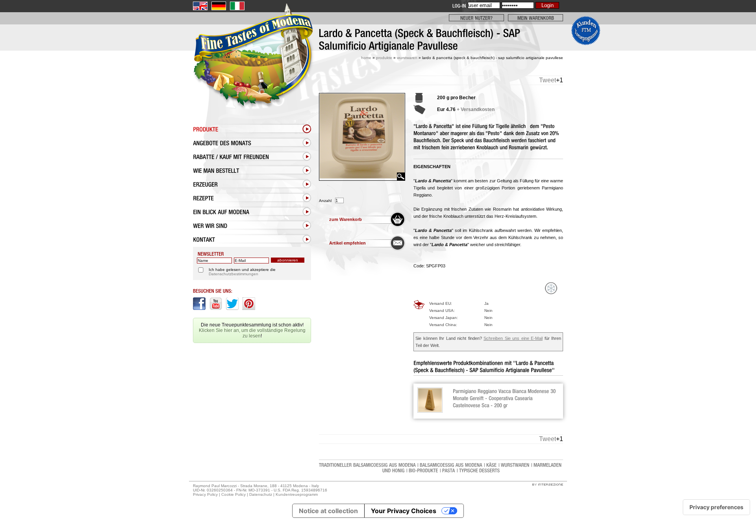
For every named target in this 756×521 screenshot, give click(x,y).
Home (366, 58)
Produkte (384, 58)
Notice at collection (328, 511)
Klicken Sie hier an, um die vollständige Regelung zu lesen (252, 333)
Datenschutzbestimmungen (233, 274)
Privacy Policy (205, 494)
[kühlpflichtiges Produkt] (551, 288)
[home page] (252, 73)
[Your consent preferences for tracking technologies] (716, 507)
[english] (200, 6)
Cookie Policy (233, 494)
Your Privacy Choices (403, 511)
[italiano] (237, 6)
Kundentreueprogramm (297, 494)
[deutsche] (218, 6)
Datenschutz (260, 494)
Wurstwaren (407, 58)
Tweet (547, 80)
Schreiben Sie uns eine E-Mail (513, 338)
